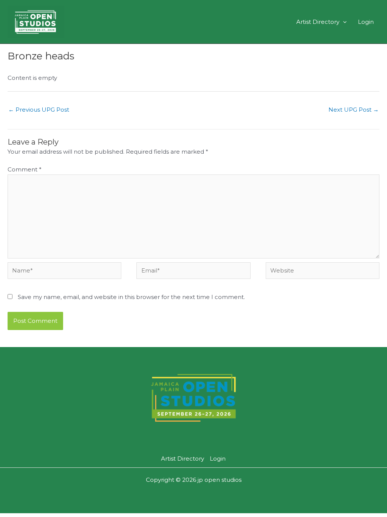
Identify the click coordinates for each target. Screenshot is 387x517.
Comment (25, 169)
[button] (343, 22)
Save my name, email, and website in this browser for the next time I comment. (131, 297)
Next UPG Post (353, 109)
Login (366, 21)
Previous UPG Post (38, 109)
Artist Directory (317, 21)
